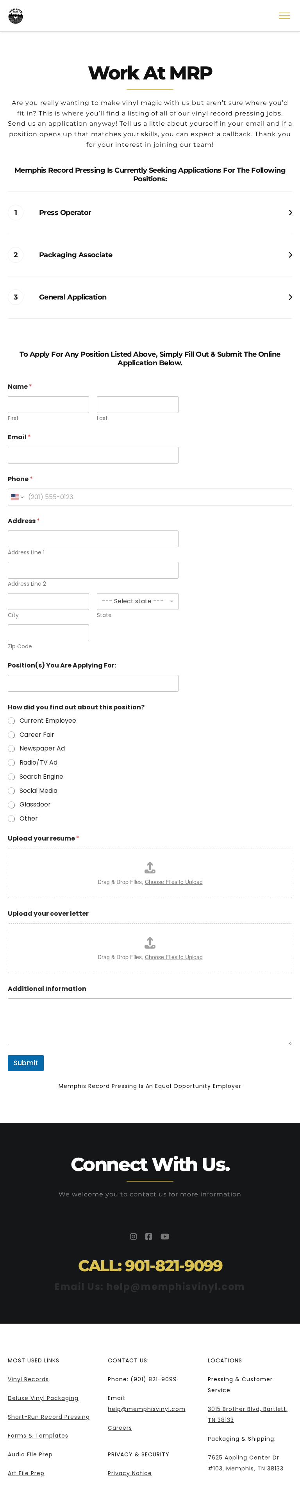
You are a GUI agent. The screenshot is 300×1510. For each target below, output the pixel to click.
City (13, 615)
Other (29, 819)
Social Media (38, 791)
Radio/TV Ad (38, 763)
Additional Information (47, 988)
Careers (120, 1428)
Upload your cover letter (48, 913)
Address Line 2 (27, 584)
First (13, 418)
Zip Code (20, 646)
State (104, 615)
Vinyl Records (28, 1379)
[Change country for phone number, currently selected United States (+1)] (16, 497)
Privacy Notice (130, 1473)
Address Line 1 (26, 552)
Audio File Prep (30, 1454)
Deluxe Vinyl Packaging (43, 1398)
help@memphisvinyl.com (147, 1409)
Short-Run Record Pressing (49, 1417)
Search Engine (41, 777)
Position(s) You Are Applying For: (62, 665)
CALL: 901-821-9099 (150, 1265)
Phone (20, 479)
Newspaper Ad (42, 749)
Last (102, 418)
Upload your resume (43, 838)
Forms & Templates (38, 1436)
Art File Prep (26, 1473)
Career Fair (37, 735)
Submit (26, 1063)
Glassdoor (35, 805)
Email (19, 437)
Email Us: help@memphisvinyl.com (150, 1286)
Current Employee (48, 721)
